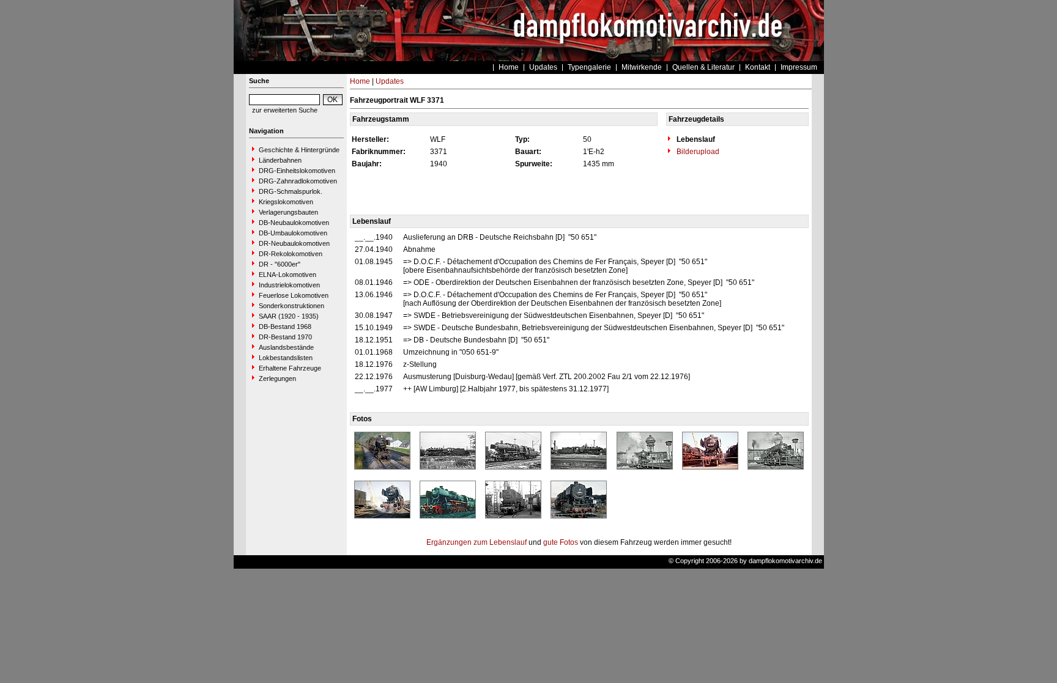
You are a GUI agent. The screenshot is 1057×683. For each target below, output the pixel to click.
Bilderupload (697, 151)
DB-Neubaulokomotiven (294, 222)
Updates (543, 67)
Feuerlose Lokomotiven (293, 295)
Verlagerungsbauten (288, 212)
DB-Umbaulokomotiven (293, 233)
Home (509, 67)
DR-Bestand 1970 (285, 337)
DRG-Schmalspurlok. (290, 191)
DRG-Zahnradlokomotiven (298, 181)
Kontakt (757, 67)
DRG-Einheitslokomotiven (297, 170)
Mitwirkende (641, 67)
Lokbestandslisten (286, 357)
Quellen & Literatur (703, 67)
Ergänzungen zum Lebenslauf (476, 542)
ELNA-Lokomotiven (287, 274)
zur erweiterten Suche (284, 110)
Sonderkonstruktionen (291, 305)
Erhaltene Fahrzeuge (290, 368)
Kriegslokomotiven (286, 201)
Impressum (799, 67)
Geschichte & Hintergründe (299, 149)
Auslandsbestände (286, 347)
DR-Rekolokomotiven (290, 253)
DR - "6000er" (279, 264)
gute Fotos (560, 542)
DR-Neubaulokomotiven (294, 243)
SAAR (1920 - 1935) (289, 316)
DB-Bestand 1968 (285, 326)
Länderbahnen (280, 160)
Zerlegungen (277, 378)
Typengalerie (589, 67)
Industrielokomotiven (289, 285)
